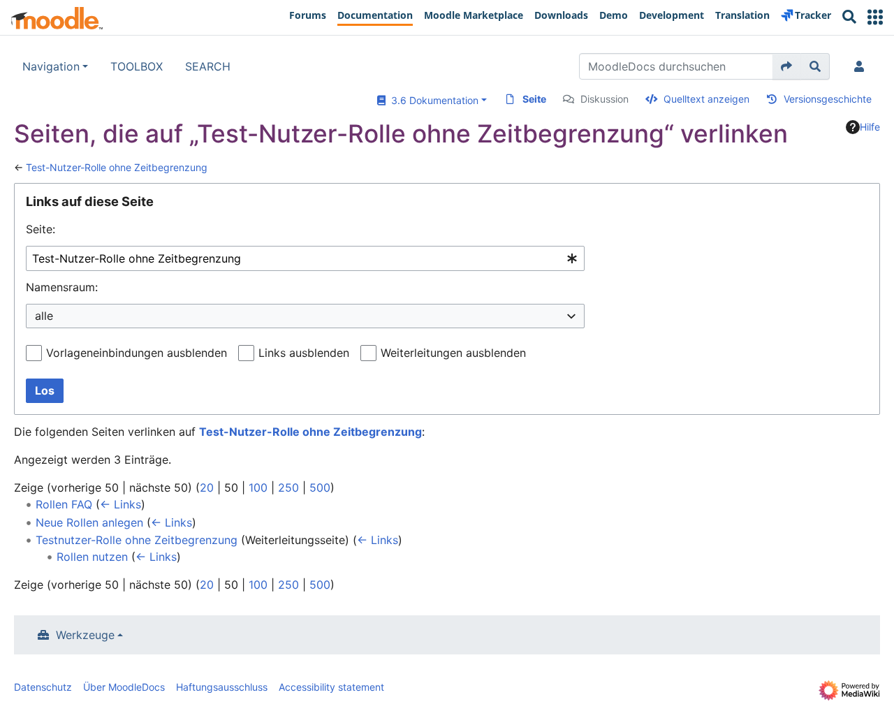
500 (319, 487)
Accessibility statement (331, 687)
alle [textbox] (44, 316)
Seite (534, 99)
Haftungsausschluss (222, 687)
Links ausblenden (303, 353)
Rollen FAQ (64, 504)
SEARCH (207, 66)
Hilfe (870, 127)
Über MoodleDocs (124, 687)
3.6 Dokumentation (432, 100)
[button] (875, 17)
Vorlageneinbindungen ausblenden (136, 353)
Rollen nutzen (92, 557)
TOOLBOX (136, 66)
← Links (120, 504)
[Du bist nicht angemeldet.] (862, 66)
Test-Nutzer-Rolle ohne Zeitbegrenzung (116, 167)
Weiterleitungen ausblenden (453, 353)
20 (207, 487)
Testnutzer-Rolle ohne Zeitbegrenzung (136, 540)
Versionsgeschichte (828, 99)
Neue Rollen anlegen (89, 522)
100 (258, 487)
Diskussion (604, 99)
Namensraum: (62, 287)
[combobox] (305, 259)
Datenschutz (43, 687)
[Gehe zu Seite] (786, 66)
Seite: (40, 229)
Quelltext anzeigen (706, 99)
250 (288, 487)
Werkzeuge (85, 635)
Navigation (51, 66)
